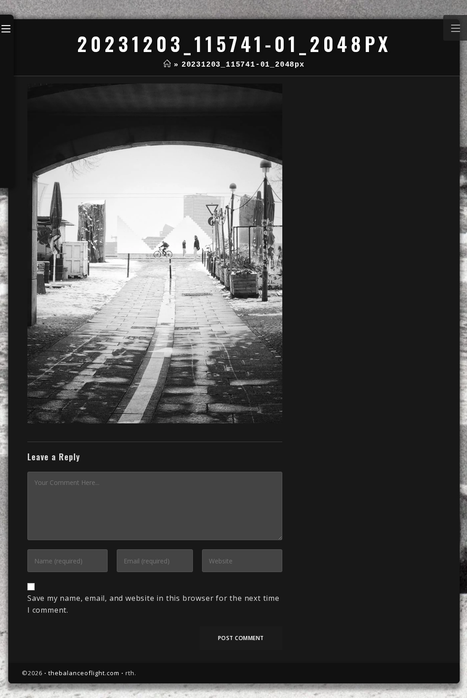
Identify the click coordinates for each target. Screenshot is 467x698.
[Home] (167, 65)
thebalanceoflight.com (83, 673)
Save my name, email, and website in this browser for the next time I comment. (153, 604)
